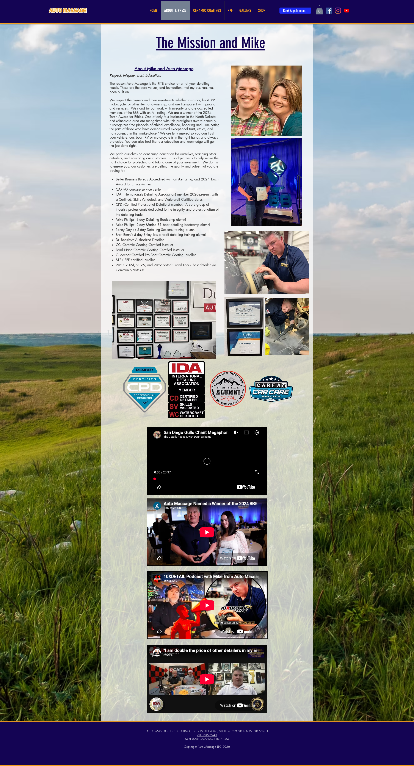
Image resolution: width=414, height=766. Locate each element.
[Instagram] (338, 11)
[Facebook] (329, 11)
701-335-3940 (207, 735)
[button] (319, 9)
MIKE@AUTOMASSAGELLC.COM (207, 739)
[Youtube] (347, 11)
